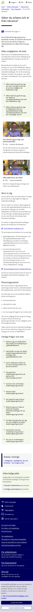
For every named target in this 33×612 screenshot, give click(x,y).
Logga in (14, 2)
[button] (16, 87)
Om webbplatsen (7, 536)
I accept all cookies (16, 603)
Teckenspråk (9, 506)
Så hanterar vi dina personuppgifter (13, 539)
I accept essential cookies (16, 608)
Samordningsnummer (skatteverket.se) (17, 269)
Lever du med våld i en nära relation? (14, 542)
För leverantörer (9, 562)
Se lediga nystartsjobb (12, 489)
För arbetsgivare (8, 552)
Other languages (12, 7)
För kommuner (6, 531)
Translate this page (11, 31)
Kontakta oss (9, 514)
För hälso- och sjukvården (10, 528)
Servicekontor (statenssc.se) (13, 229)
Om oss (4, 571)
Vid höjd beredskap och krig (11, 545)
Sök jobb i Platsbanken (12, 485)
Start (3, 7)
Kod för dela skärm (11, 519)
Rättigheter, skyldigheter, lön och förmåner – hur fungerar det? (16, 462)
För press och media (8, 525)
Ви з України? (16, 9)
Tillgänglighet (9, 510)
